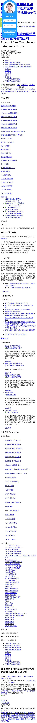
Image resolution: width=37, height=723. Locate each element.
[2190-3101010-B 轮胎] (13, 199)
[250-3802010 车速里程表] (14, 211)
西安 (6, 678)
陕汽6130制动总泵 (11, 593)
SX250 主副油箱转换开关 (13, 562)
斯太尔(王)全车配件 (7, 142)
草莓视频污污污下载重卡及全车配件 (17, 64)
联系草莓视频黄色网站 (13, 81)
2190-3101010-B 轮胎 (12, 201)
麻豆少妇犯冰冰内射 (23, 719)
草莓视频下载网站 (26, 713)
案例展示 (4, 338)
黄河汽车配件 (5, 149)
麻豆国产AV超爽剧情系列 (20, 715)
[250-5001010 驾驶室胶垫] (14, 215)
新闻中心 (8, 75)
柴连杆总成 (9, 586)
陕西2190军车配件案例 (13, 346)
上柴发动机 (5, 164)
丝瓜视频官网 (10, 719)
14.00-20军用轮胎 (7, 179)
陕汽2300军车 (9, 622)
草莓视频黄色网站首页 (13, 643)
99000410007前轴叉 (11, 209)
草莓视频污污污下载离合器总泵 (16, 613)
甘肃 (10, 678)
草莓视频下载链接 (13, 713)
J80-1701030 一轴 (10, 560)
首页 (18, 85)
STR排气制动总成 (11, 609)
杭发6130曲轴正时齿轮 (13, 597)
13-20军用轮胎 (6, 175)
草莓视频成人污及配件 (13, 62)
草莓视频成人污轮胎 (8, 168)
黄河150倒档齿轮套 (11, 591)
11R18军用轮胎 (6, 193)
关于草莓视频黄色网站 (13, 79)
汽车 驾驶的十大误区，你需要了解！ (17, 309)
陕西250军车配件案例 (12, 375)
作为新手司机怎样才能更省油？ (16, 334)
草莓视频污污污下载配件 (13, 91)
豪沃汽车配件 (5, 146)
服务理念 (8, 73)
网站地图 (26, 676)
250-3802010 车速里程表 (13, 213)
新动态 (32, 85)
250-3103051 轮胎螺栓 (12, 564)
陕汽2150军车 (9, 624)
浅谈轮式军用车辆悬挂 (13, 311)
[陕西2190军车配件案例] (13, 348)
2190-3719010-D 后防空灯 (13, 205)
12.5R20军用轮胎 (7, 186)
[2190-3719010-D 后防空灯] (14, 203)
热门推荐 (4, 197)
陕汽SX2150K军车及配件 (9, 113)
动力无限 (12, 683)
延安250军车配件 (7, 139)
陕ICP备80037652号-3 (14, 676)
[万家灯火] (31, 680)
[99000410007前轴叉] (12, 207)
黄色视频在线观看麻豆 (14, 717)
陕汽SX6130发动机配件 (9, 160)
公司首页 (8, 60)
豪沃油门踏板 (9, 607)
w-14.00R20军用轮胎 (12, 578)
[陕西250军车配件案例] (13, 377)
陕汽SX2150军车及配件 (9, 109)
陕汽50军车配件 (19, 89)
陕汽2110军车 (9, 617)
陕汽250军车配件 (23, 691)
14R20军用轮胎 (10, 576)
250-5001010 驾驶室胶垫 (13, 217)
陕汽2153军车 (9, 620)
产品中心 (8, 69)
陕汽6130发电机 (10, 595)
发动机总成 (9, 603)
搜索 (21, 87)
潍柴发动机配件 (6, 153)
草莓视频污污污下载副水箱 (14, 615)
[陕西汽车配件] (10, 395)
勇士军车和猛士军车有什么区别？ (16, 303)
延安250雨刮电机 (11, 626)
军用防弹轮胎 (5, 171)
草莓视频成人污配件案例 (13, 363)
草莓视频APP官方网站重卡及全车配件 (18, 67)
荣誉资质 (8, 77)
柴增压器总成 (9, 584)
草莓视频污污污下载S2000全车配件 (13, 131)
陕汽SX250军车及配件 (8, 106)
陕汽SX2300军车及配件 (9, 120)
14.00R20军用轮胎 (7, 182)
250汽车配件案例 (11, 410)
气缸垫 (7, 601)
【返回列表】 (5, 291)
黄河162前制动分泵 (11, 589)
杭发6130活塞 (9, 599)
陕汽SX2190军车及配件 (9, 117)
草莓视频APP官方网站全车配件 (12, 135)
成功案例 (8, 71)
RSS (31, 676)
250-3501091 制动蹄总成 (13, 566)
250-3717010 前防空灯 (12, 568)
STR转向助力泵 (10, 611)
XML (3, 678)
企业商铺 (18, 26)
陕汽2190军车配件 (7, 89)
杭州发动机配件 (6, 157)
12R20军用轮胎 (6, 189)
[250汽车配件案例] (11, 412)
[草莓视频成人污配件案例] (14, 366)
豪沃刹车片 (9, 605)
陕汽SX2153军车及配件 (9, 124)
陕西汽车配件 (9, 392)
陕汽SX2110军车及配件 (9, 128)
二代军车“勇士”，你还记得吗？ (21, 288)
